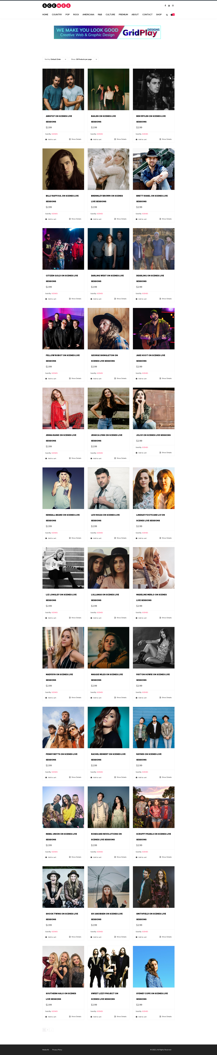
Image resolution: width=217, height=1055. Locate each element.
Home (45, 14)
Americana (88, 14)
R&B (100, 14)
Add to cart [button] (51, 139)
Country (57, 14)
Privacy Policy (57, 1050)
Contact (147, 14)
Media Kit (45, 1050)
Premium (123, 14)
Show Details (76, 139)
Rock (76, 14)
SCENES (55, 134)
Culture (110, 14)
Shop (159, 14)
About (135, 14)
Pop (68, 14)
